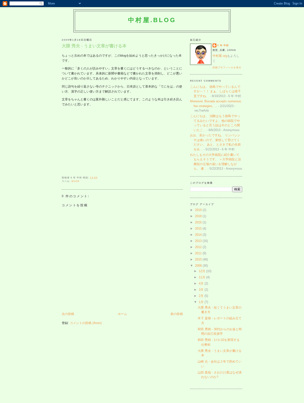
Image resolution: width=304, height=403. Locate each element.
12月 (202, 271)
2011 (199, 253)
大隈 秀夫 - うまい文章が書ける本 (94, 46)
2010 (199, 259)
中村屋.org (220, 56)
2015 (199, 228)
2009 (199, 265)
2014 (199, 234)
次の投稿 (68, 314)
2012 (199, 247)
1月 (201, 302)
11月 (202, 277)
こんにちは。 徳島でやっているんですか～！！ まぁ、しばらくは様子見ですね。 (215, 91)
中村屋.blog (152, 20)
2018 (199, 216)
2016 (199, 222)
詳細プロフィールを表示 (227, 67)
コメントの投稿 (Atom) (86, 323)
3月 (201, 289)
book (75, 181)
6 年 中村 (223, 45)
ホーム (122, 314)
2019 (199, 210)
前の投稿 (177, 314)
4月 (201, 283)
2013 (199, 241)
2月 (201, 296)
